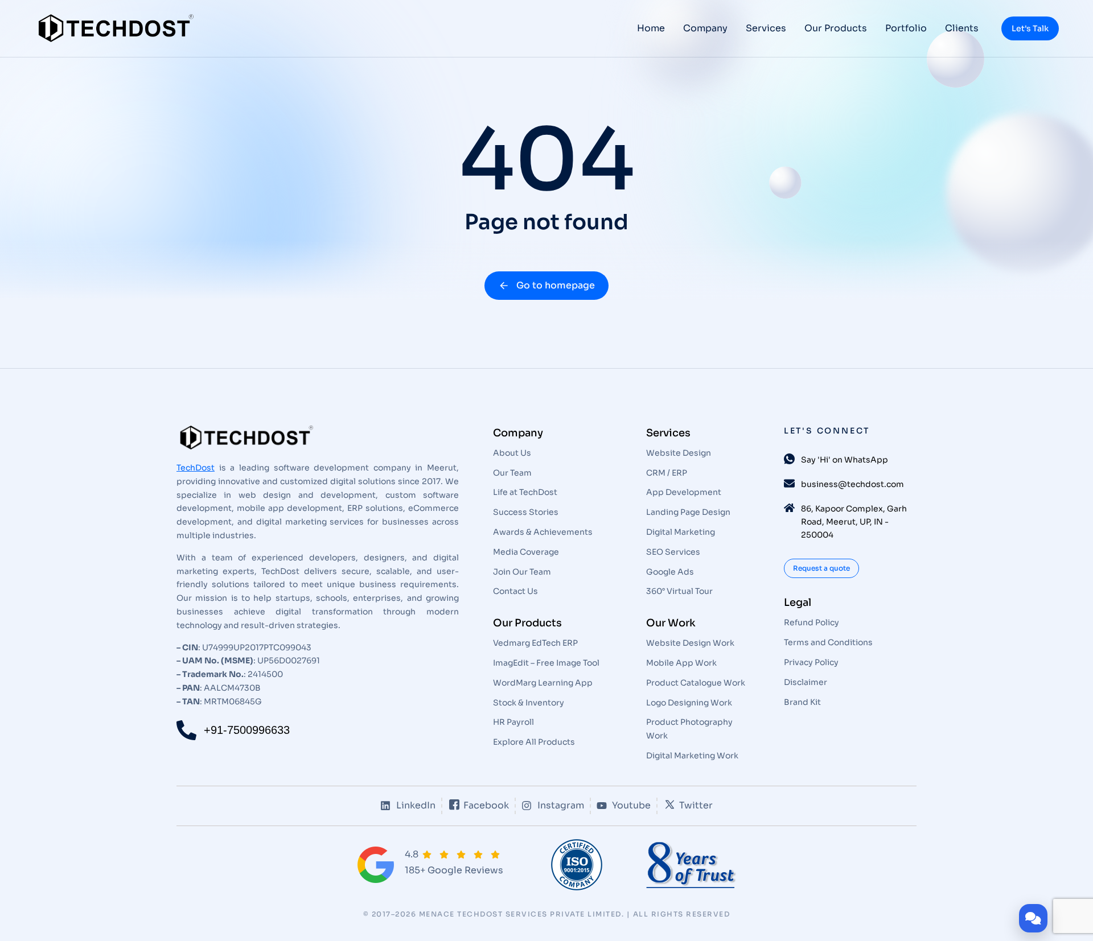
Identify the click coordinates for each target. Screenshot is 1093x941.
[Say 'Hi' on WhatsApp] (789, 458)
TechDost (195, 468)
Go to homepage (555, 285)
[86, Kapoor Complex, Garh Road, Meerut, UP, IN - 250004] (789, 507)
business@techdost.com (852, 484)
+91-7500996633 (247, 730)
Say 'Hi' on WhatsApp (844, 460)
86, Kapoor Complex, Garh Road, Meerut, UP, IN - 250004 (854, 521)
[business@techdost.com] (789, 483)
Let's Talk (1030, 28)
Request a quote (821, 568)
